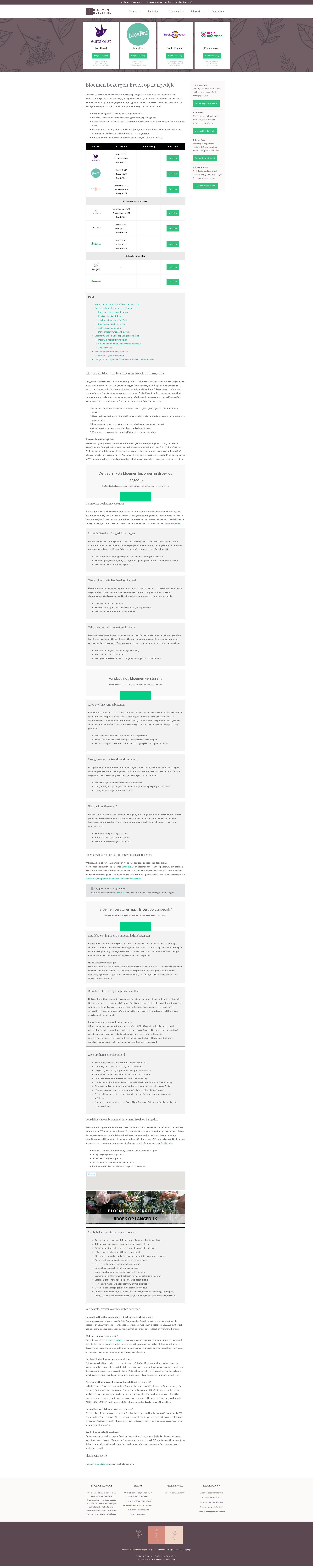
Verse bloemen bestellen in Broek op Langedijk (117, 304)
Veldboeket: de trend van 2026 (112, 320)
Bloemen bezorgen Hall (211, 1497)
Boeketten (153, 11)
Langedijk (126, 866)
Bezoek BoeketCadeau (205, 185)
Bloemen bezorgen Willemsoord (211, 1511)
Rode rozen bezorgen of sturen (113, 312)
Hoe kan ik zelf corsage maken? (138, 1501)
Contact (139, 1556)
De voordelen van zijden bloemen (114, 331)
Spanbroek (114, 878)
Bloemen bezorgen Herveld (211, 1493)
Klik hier (121, 892)
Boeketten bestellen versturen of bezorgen (115, 308)
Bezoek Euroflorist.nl (204, 131)
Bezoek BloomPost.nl (205, 158)
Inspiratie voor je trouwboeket (112, 339)
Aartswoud (91, 878)
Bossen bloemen (172, 523)
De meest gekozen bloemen (111, 355)
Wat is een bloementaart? (138, 1509)
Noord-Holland (115, 1340)
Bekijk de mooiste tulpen (109, 316)
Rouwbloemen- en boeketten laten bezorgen (119, 343)
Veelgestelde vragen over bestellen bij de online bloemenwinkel (125, 359)
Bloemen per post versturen (111, 323)
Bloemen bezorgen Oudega (211, 1502)
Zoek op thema (105, 347)
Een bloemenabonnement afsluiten (111, 351)
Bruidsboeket (167, 1143)
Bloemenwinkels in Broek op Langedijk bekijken (117, 335)
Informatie (196, 11)
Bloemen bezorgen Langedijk (143, 1549)
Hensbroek (135, 878)
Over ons (148, 1556)
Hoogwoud (102, 878)
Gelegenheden (176, 11)
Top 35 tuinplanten (138, 1514)
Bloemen (133, 11)
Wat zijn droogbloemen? (109, 327)
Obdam (123, 878)
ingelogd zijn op (101, 1463)
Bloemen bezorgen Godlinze (212, 1507)
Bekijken (173, 158)
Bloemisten (218, 11)
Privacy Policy (171, 1556)
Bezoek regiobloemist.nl (206, 103)
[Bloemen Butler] (98, 11)
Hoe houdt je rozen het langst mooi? (138, 1505)
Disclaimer (159, 1556)
